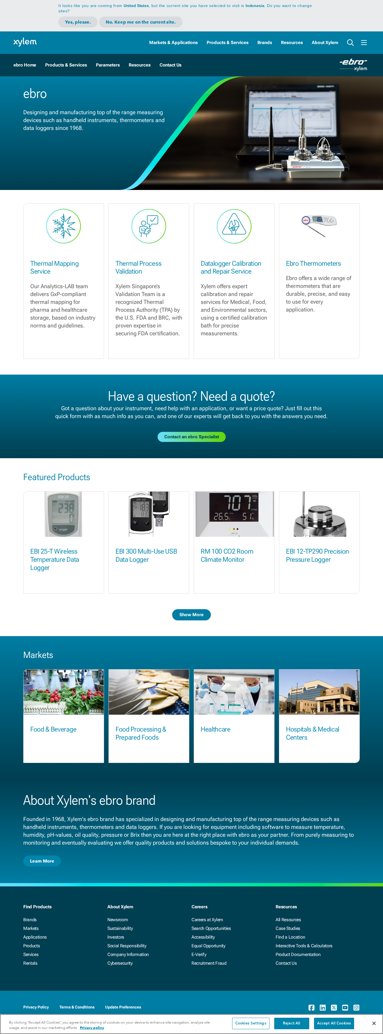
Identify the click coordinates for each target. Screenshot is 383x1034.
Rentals (30, 963)
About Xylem (325, 42)
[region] (191, 1024)
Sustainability (120, 928)
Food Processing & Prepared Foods (141, 733)
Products (31, 945)
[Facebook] (311, 1007)
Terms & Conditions (76, 1007)
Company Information (128, 954)
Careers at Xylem (207, 919)
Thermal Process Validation (138, 268)
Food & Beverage (53, 729)
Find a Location (290, 937)
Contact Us (170, 65)
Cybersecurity (120, 963)
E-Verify (199, 954)
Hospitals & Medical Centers (312, 733)
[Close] (374, 1023)
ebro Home (24, 65)
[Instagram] (356, 1007)
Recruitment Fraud (209, 963)
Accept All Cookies (334, 1023)
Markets (31, 928)
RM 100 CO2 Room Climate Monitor (227, 555)
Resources (292, 42)
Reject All (291, 1023)
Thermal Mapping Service (54, 268)
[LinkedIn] (322, 1007)
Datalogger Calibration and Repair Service (231, 268)
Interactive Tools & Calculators (304, 945)
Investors (115, 937)
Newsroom (117, 919)
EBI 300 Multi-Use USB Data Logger (146, 555)
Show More (191, 614)
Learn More (42, 861)
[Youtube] (345, 1007)
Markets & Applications (173, 42)
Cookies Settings (250, 1023)
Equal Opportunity (208, 945)
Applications (35, 937)
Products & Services (227, 42)
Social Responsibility (126, 945)
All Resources (288, 919)
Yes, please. (78, 22)
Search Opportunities (211, 928)
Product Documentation (298, 954)
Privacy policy (92, 1028)
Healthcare (215, 729)
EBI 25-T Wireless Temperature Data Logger (54, 559)
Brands (264, 42)
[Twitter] (334, 1007)
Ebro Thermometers (313, 263)
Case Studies (288, 928)
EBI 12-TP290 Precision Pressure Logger (317, 555)
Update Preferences (123, 1007)
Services (30, 954)
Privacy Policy (36, 1007)
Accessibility (203, 937)
